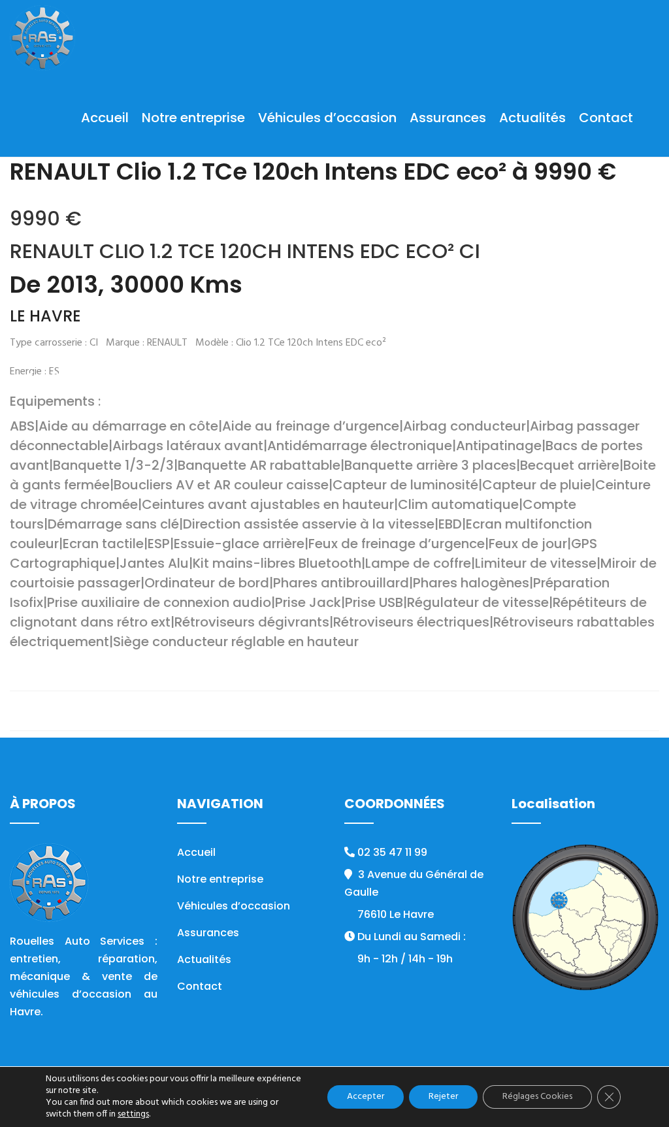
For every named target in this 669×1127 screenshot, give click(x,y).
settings (133, 1114)
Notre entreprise (193, 117)
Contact (606, 117)
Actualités (532, 117)
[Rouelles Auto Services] (42, 39)
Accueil (105, 117)
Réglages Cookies (537, 1096)
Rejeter (443, 1096)
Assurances (448, 117)
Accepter (365, 1096)
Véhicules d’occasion (327, 117)
